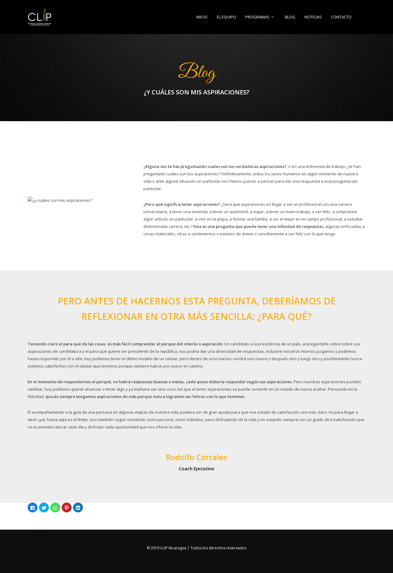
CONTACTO (341, 17)
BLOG (290, 17)
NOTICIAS (313, 17)
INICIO (202, 17)
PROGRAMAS (257, 17)
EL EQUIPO (226, 17)
